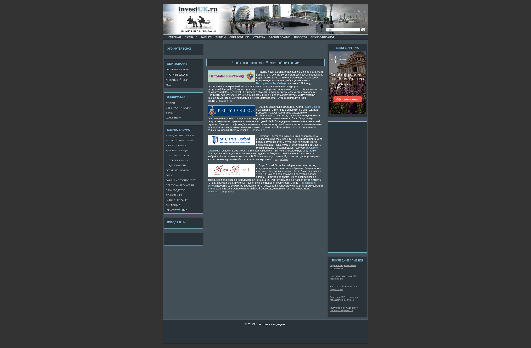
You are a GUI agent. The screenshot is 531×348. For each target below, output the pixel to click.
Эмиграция (173, 205)
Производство (175, 190)
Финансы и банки (177, 200)
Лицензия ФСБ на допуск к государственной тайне (344, 298)
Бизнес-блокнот (322, 37)
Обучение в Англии (178, 69)
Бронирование (279, 37)
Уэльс (170, 112)
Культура (259, 37)
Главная (174, 37)
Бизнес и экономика (179, 140)
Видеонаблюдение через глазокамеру (343, 266)
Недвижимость (176, 165)
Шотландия (173, 117)
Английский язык (177, 80)
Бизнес (206, 37)
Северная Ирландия (178, 107)
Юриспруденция (176, 210)
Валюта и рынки (176, 145)
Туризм (221, 37)
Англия (170, 102)
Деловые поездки (177, 150)
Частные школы (177, 74)
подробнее (225, 100)
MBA (168, 85)
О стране (191, 37)
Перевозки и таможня (180, 185)
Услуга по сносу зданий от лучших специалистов (344, 309)
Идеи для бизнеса (177, 155)
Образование (239, 37)
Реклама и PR (174, 195)
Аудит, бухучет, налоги (180, 135)
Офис (169, 175)
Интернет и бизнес (178, 160)
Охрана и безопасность (181, 180)
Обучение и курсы (177, 170)
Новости (300, 37)
